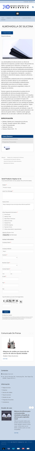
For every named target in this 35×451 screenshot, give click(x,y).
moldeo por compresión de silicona (15, 157)
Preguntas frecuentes (8, 399)
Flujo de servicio (6, 394)
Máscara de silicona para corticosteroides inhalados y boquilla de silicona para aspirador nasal (22, 415)
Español (31, 1)
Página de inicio (6, 387)
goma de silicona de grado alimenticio (12, 161)
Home (3, 17)
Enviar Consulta (7, 32)
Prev (30, 333)
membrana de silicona (9, 163)
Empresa (4, 390)
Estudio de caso (16, 17)
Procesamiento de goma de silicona (12, 159)
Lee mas (5, 358)
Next (32, 333)
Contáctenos (5, 402)
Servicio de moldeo (7, 392)
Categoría (8, 17)
